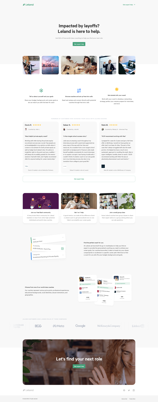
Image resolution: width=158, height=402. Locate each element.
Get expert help (79, 44)
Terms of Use (124, 398)
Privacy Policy (132, 398)
